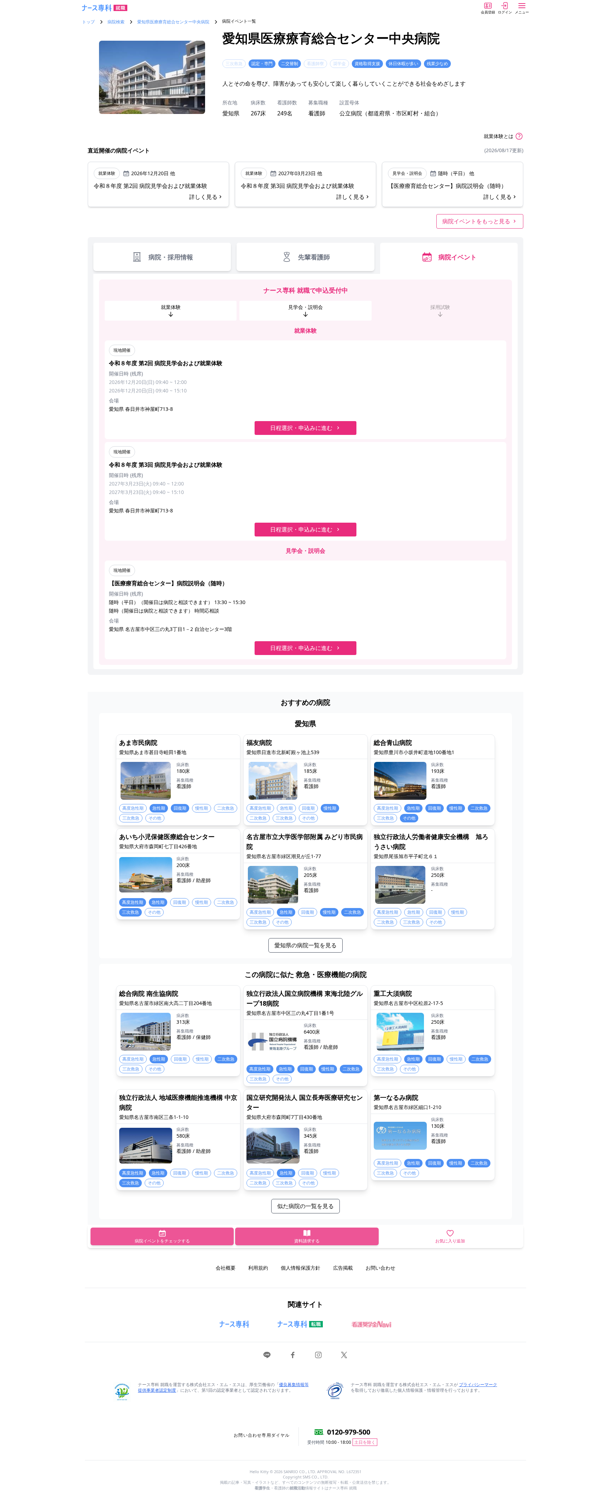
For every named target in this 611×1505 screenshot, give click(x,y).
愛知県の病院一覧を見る (305, 945)
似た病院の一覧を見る (305, 1206)
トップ (88, 22)
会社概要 (225, 1267)
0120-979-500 (348, 1432)
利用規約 (258, 1267)
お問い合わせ (380, 1267)
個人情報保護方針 (300, 1267)
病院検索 (115, 22)
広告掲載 (343, 1267)
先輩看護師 (314, 257)
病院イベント (457, 257)
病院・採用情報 (171, 257)
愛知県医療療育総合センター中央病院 (173, 22)
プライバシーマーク (478, 1385)
